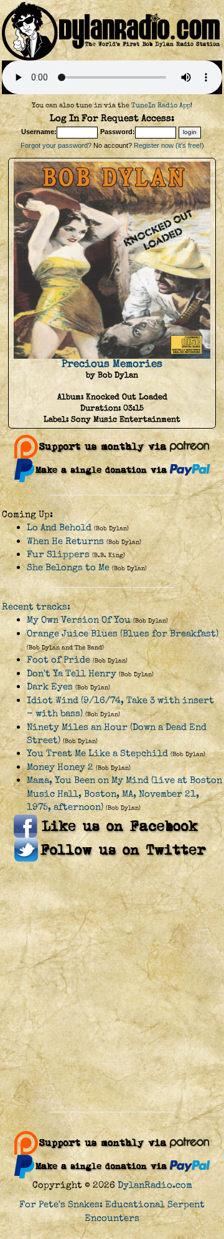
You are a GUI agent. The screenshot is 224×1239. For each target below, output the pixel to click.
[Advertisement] (112, 987)
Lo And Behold (59, 527)
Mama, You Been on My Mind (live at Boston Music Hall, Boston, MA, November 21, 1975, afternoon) (124, 793)
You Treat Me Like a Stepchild (97, 753)
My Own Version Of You (79, 620)
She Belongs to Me (68, 567)
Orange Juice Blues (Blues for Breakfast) (122, 633)
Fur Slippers (58, 554)
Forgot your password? (56, 145)
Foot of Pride (58, 660)
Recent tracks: (36, 607)
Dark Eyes (50, 686)
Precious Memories (112, 364)
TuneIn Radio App (160, 105)
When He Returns (65, 541)
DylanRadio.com (155, 1185)
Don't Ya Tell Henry (71, 673)
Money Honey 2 (60, 767)
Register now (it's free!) (169, 145)
